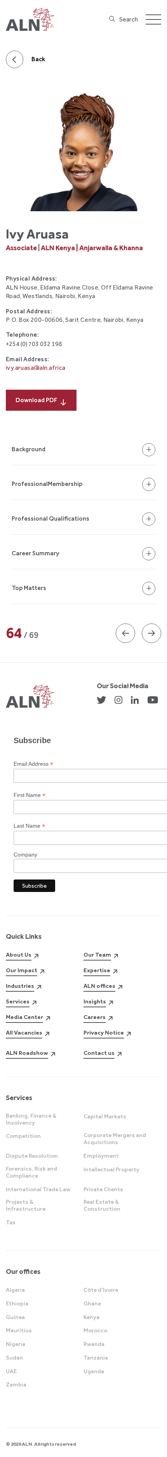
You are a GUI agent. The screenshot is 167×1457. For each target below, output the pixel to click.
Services (18, 1001)
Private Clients (103, 1189)
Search (128, 19)
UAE (11, 1371)
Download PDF (36, 400)
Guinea (15, 1317)
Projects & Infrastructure (25, 1205)
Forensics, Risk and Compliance (31, 1172)
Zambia (16, 1384)
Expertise (97, 970)
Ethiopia (17, 1303)
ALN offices (99, 985)
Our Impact (21, 970)
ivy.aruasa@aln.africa (35, 367)
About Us (18, 954)
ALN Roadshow (27, 1052)
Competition (23, 1135)
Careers (95, 1017)
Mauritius (19, 1330)
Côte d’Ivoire (101, 1289)
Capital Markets (105, 1116)
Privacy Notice (104, 1032)
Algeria (15, 1289)
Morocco (95, 1330)
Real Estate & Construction (102, 1205)
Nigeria (15, 1344)
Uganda (94, 1371)
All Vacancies (24, 1032)
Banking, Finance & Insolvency (31, 1119)
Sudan (14, 1357)
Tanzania (96, 1357)
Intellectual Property (111, 1169)
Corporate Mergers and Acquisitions (115, 1139)
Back (38, 59)
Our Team (97, 954)
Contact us (99, 1052)
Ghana (92, 1303)
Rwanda (94, 1344)
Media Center (24, 1017)
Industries (20, 985)
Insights (95, 1001)
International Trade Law (38, 1189)
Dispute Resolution (32, 1155)
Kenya (91, 1317)
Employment (101, 1155)
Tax (11, 1222)
